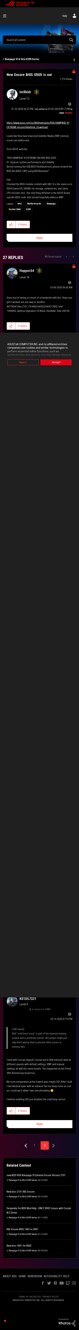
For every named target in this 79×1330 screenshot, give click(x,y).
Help (64, 15)
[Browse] (6, 15)
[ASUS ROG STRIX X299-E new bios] (67, 256)
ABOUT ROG (10, 1276)
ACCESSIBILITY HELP (56, 1276)
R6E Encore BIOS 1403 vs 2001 (22, 1229)
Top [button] (5, 1321)
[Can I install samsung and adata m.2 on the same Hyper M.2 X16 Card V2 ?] (73, 256)
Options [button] (73, 59)
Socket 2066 (15, 209)
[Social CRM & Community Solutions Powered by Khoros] (67, 1322)
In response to (41, 1009)
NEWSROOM (35, 1276)
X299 (28, 209)
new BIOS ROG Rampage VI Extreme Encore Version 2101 (36, 1175)
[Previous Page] (26, 1145)
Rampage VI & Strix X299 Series (22, 59)
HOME (22, 1276)
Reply (39, 238)
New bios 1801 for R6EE (19, 1245)
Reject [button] (23, 362)
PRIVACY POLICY (51, 1296)
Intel (19, 203)
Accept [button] (56, 362)
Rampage (51, 203)
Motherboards (34, 203)
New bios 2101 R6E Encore (21, 1191)
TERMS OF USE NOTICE (30, 1296)
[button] (11, 224)
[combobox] (39, 39)
